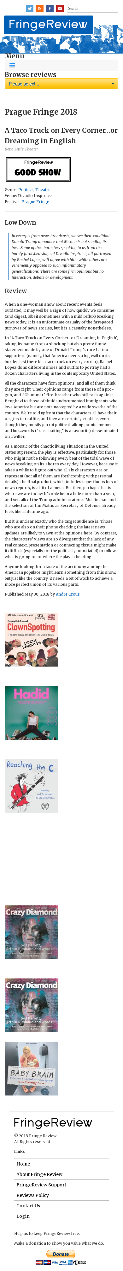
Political (25, 189)
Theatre (42, 189)
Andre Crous (68, 594)
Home (23, 1164)
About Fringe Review (39, 1174)
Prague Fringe (35, 201)
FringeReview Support (41, 1185)
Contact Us (28, 1206)
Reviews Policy (32, 1195)
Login (23, 1216)
